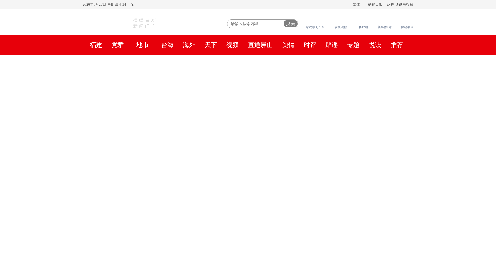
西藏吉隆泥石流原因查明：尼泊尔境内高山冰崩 (354, 165)
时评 (310, 45)
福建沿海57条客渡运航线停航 (333, 218)
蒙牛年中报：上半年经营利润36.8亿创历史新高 (353, 239)
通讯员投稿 (404, 4)
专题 (353, 45)
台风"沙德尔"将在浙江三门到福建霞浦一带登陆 (354, 198)
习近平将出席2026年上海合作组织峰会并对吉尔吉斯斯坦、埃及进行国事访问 (299, 91)
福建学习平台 (315, 27)
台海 (167, 45)
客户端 (363, 27)
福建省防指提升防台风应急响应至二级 (344, 134)
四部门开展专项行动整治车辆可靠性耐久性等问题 (357, 176)
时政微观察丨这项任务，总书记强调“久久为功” (248, 64)
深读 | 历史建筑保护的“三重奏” (335, 262)
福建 (96, 45)
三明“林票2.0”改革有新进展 (331, 273)
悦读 (375, 45)
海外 (189, 45)
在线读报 (341, 27)
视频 (232, 45)
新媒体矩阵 (385, 27)
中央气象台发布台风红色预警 (333, 155)
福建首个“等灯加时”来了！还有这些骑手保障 (352, 252)
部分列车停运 (384, 218)
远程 (390, 4)
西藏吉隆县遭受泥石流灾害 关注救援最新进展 (187, 229)
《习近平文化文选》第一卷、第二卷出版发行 (203, 78)
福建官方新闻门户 (145, 23)
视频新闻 (108, 253)
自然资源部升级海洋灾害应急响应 (339, 145)
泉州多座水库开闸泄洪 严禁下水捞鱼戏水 (347, 229)
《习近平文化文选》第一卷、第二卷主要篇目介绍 (287, 78)
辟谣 (332, 45)
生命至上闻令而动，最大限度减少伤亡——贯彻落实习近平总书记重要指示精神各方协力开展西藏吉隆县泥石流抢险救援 (212, 85)
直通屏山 (260, 45)
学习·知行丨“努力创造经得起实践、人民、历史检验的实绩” (182, 91)
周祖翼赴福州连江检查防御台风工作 (248, 104)
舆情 (288, 45)
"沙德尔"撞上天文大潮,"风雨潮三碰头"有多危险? (355, 208)
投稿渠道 (407, 27)
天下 (211, 45)
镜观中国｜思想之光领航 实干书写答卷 (347, 85)
